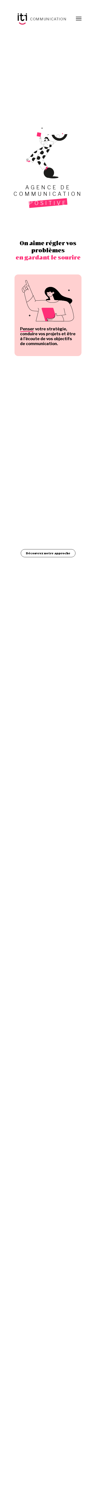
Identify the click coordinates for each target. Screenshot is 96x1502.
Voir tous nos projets (48, 743)
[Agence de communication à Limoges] (41, 19)
